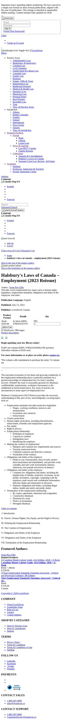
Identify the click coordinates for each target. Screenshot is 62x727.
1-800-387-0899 (14, 701)
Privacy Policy (13, 642)
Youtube (11, 669)
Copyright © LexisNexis (15, 593)
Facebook (11, 663)
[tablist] (31, 333)
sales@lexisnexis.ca (16, 703)
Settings (4, 176)
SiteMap (11, 650)
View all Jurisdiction (22, 130)
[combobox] (14, 204)
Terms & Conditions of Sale (19, 647)
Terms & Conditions (16, 645)
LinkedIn (11, 661)
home (9, 255)
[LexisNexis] (36, 50)
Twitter (10, 666)
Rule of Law (12, 609)
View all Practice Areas (23, 107)
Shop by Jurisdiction (16, 628)
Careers (10, 612)
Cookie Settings (14, 615)
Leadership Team (15, 607)
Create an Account (15, 43)
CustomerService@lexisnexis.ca (21, 717)
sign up (10, 243)
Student (10, 631)
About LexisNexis (15, 604)
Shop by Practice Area (17, 626)
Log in (10, 246)
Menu (3, 53)
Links (3, 35)
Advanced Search (9, 207)
